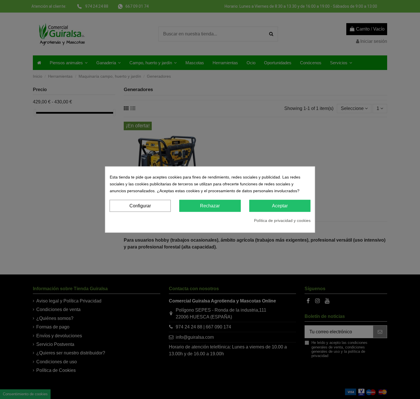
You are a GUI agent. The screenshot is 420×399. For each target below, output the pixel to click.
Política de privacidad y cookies (282, 220)
